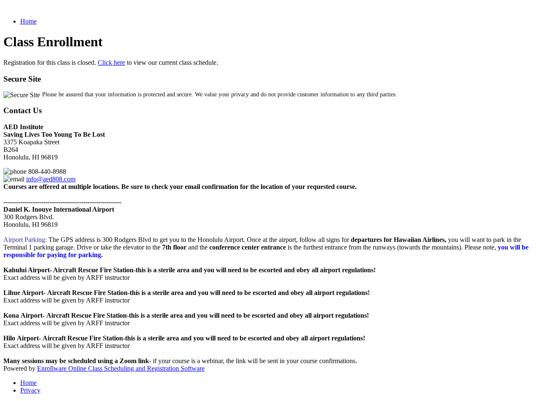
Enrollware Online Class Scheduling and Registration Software (121, 368)
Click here (111, 62)
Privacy (30, 390)
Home (28, 21)
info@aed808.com (50, 179)
